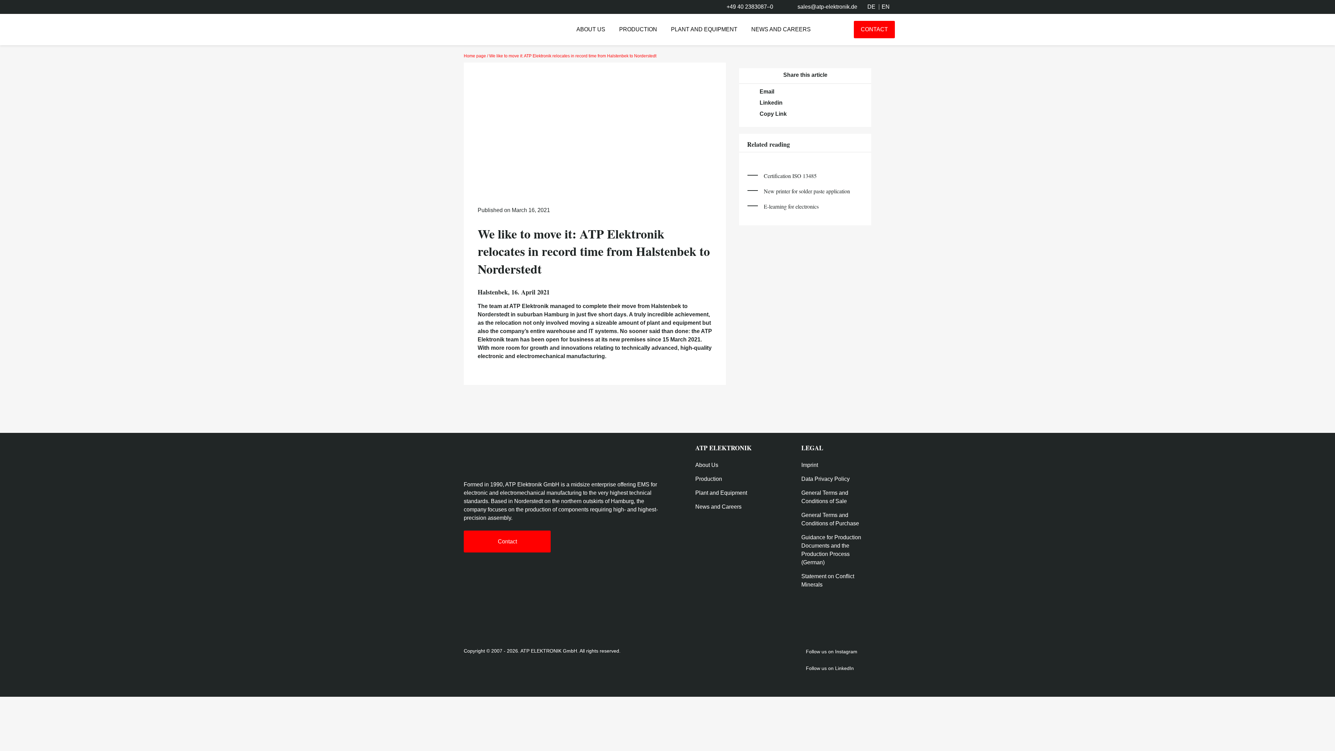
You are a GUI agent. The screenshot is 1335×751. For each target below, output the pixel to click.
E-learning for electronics (791, 206)
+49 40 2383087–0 (750, 7)
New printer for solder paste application (807, 191)
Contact (874, 29)
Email (767, 92)
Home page (475, 56)
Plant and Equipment (704, 29)
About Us (590, 29)
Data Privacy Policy (825, 479)
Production (638, 29)
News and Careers (781, 29)
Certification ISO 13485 (790, 175)
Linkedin (771, 103)
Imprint (809, 465)
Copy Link (773, 114)
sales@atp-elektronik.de (827, 7)
